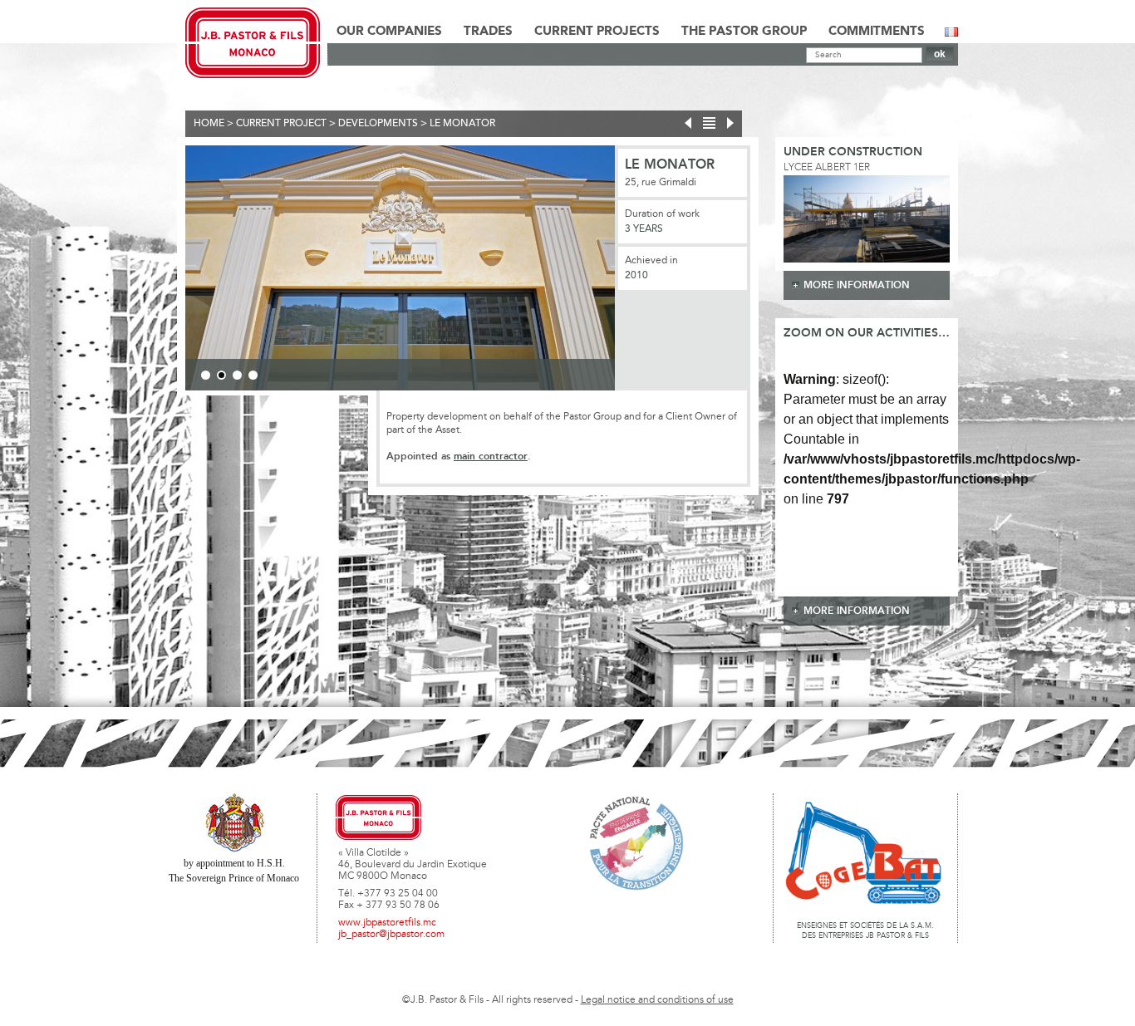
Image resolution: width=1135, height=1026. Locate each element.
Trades (488, 31)
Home (209, 124)
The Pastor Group (744, 31)
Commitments (876, 31)
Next (639, 271)
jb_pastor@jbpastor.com (391, 934)
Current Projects (597, 31)
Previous (160, 271)
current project (281, 124)
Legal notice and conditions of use (657, 1000)
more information (856, 285)
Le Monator (462, 124)
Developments (378, 124)
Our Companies (389, 31)
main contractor (491, 456)
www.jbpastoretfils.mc (387, 923)
